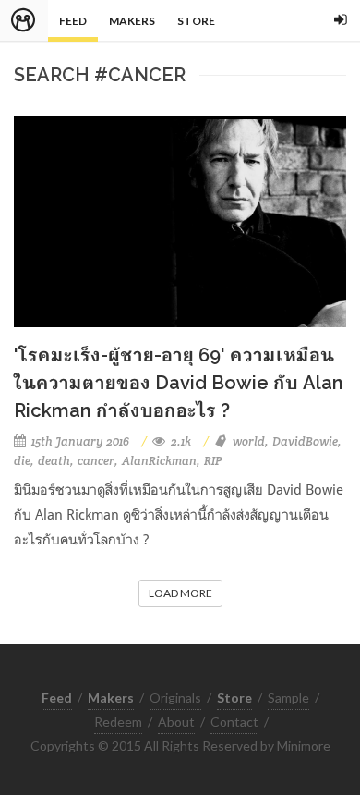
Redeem (118, 721)
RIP (213, 461)
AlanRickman (159, 461)
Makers (132, 21)
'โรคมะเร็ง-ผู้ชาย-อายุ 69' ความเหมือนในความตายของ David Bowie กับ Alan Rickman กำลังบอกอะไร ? (178, 383)
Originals (175, 697)
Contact (234, 721)
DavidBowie (305, 441)
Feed (73, 21)
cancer (96, 461)
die (22, 461)
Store (196, 21)
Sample (288, 697)
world (249, 441)
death (54, 461)
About (176, 721)
